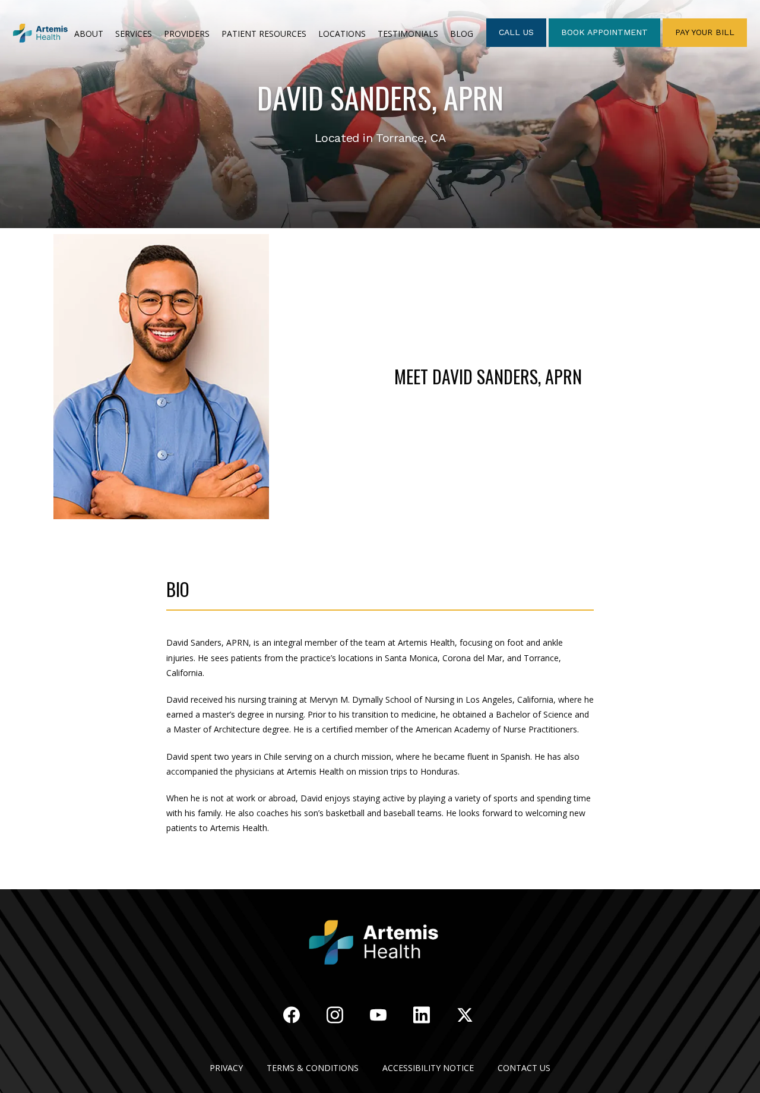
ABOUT (88, 33)
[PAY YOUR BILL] (704, 46)
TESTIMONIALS (408, 33)
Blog (461, 33)
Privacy (226, 1067)
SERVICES (133, 33)
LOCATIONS (342, 33)
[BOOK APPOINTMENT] (604, 46)
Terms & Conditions (313, 1067)
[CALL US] (516, 46)
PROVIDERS (187, 33)
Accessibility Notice (428, 1067)
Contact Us (524, 1067)
